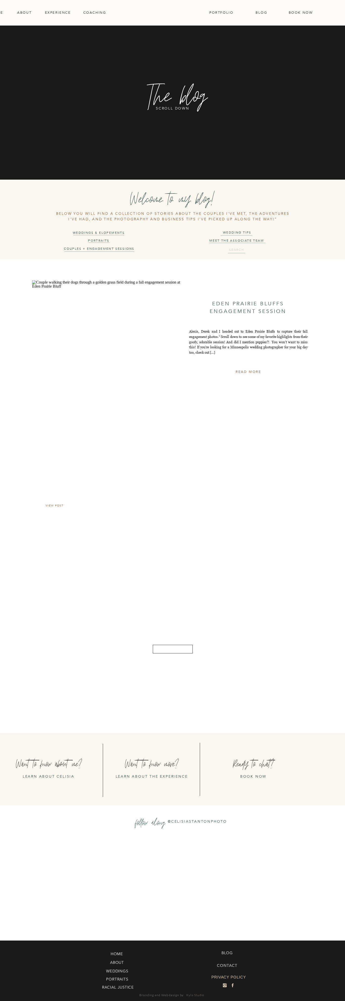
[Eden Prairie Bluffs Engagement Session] (106, 337)
